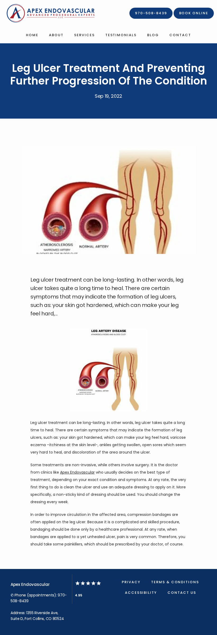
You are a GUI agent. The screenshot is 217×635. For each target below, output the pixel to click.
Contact (180, 35)
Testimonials (121, 35)
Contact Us (182, 592)
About (56, 35)
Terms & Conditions (175, 582)
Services (84, 35)
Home (32, 35)
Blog (153, 35)
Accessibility (141, 592)
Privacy (131, 582)
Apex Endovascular (77, 472)
